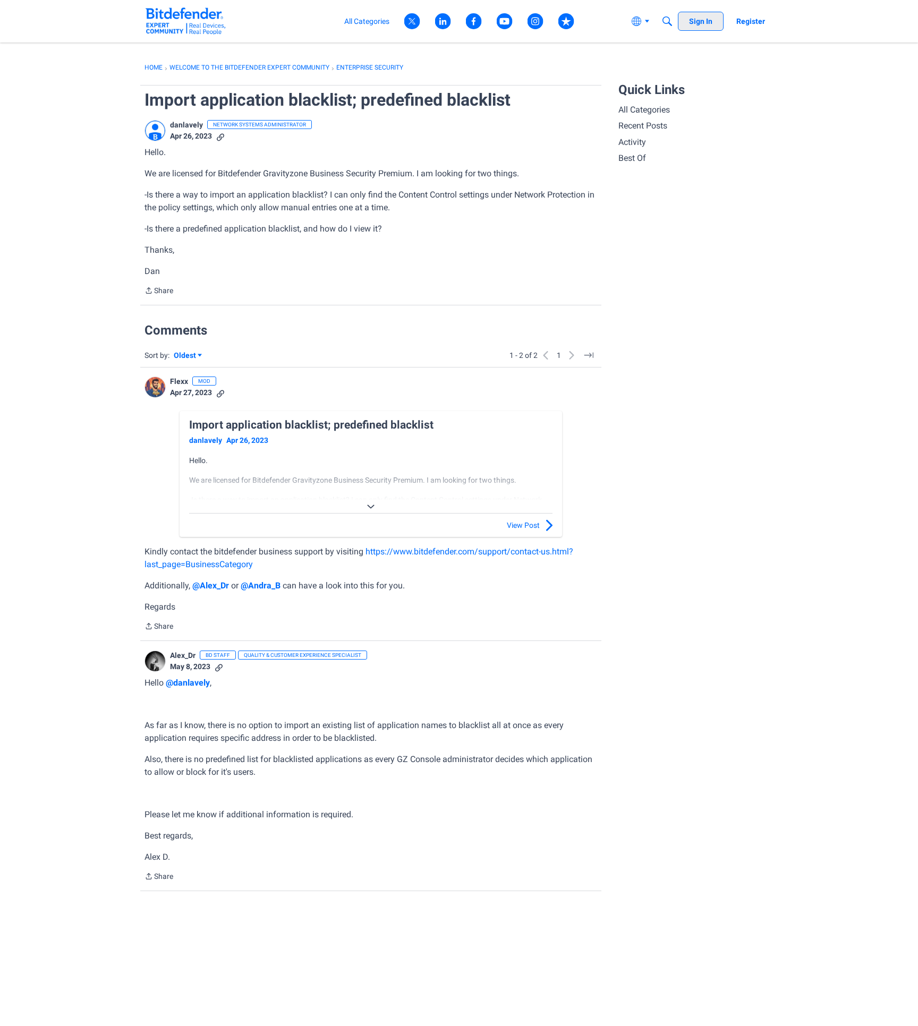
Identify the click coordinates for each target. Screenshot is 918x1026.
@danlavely (188, 683)
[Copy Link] (220, 136)
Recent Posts (642, 126)
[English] (185, 21)
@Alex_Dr (210, 585)
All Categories (644, 110)
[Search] (667, 21)
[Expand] (371, 506)
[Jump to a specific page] (588, 355)
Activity (632, 142)
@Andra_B (260, 585)
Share (158, 291)
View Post (523, 525)
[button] (155, 130)
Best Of (632, 158)
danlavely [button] (186, 125)
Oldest (185, 356)
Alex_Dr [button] (183, 655)
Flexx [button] (179, 381)
